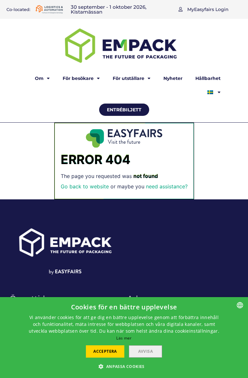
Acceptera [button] (105, 351)
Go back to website (85, 186)
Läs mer (123, 338)
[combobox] (240, 305)
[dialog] (124, 337)
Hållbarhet (208, 78)
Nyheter (172, 78)
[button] (203, 9)
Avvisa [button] (145, 351)
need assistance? (167, 186)
